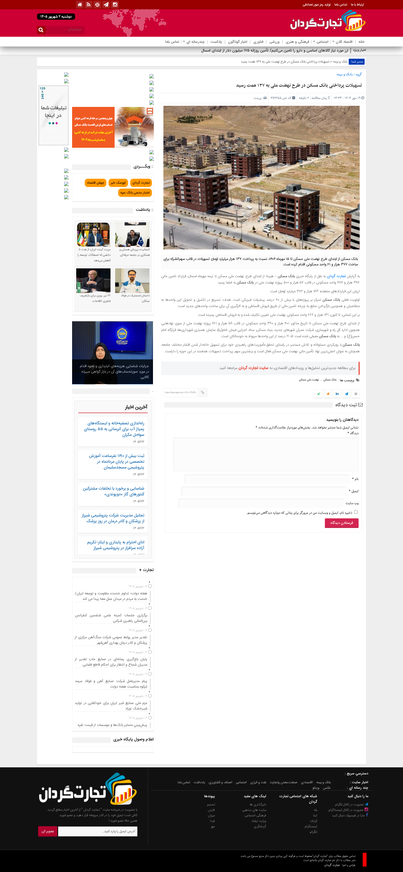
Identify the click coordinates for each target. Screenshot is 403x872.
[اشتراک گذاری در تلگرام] (346, 394)
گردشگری (260, 826)
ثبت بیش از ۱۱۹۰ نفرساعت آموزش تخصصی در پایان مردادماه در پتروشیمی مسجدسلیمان (116, 462)
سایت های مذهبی (254, 810)
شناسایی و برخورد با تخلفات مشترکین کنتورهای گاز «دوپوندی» (113, 491)
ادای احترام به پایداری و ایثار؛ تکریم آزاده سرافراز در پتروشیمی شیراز (115, 545)
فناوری (258, 42)
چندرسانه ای (195, 42)
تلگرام (313, 832)
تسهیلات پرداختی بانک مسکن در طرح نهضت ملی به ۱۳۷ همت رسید (299, 85)
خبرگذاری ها (258, 804)
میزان (211, 815)
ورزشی (274, 42)
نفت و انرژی (258, 782)
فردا (212, 821)
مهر (213, 826)
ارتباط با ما (357, 4)
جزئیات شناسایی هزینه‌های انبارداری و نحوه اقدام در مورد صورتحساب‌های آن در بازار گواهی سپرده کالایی (114, 371)
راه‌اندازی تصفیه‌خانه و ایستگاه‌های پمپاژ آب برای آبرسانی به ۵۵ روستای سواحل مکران (114, 429)
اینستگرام (311, 826)
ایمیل (354, 491)
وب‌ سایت (352, 503)
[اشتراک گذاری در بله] (318, 394)
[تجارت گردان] (83, 804)
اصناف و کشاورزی (220, 782)
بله (315, 810)
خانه (362, 42)
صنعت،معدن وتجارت (283, 782)
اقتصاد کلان (344, 42)
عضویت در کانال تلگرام (350, 804)
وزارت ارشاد (258, 821)
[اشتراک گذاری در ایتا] (328, 394)
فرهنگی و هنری (297, 42)
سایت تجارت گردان (253, 368)
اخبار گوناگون (237, 42)
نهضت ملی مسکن (309, 380)
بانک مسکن (329, 380)
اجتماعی (322, 42)
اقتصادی (307, 782)
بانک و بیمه (340, 61)
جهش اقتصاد (95, 183)
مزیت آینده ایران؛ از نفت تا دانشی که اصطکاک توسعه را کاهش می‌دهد (93, 255)
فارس (211, 810)
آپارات (313, 821)
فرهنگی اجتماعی (255, 815)
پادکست (216, 42)
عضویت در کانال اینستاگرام (346, 810)
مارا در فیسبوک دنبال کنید (348, 815)
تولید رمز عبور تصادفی (317, 4)
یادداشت (199, 782)
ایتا (315, 815)
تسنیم (211, 804)
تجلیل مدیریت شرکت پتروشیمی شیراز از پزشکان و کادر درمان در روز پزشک (113, 518)
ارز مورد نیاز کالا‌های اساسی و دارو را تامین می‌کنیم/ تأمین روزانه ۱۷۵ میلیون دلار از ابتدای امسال (274, 50)
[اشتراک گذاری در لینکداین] (337, 394)
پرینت (258, 98)
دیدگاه (353, 433)
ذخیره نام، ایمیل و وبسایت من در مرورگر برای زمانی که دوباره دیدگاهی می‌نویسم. (299, 513)
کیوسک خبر (118, 183)
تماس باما (340, 4)
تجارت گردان (336, 276)
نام (355, 479)
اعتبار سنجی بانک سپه (135, 192)
